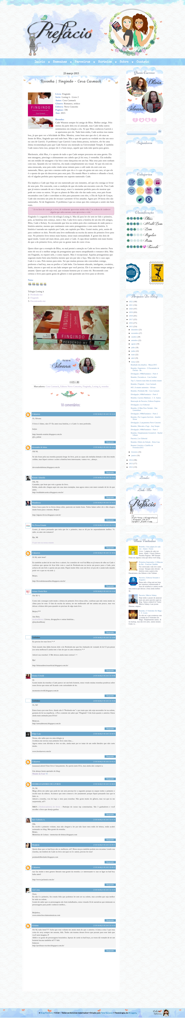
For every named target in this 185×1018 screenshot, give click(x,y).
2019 (131, 312)
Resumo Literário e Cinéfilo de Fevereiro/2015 (142, 447)
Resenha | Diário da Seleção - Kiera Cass (145, 442)
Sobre (124, 61)
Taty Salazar (107, 1013)
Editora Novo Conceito (70, 386)
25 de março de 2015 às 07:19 (104, 820)
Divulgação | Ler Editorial (140, 405)
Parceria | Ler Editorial (139, 438)
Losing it (96, 386)
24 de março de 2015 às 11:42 (104, 591)
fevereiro (134, 452)
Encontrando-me (38, 301)
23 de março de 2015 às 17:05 (104, 525)
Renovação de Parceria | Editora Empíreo (145, 401)
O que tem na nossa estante (43, 543)
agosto (133, 344)
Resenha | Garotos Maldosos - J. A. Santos (146, 398)
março (133, 362)
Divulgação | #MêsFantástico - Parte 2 (144, 414)
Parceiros (82, 61)
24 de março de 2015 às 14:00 (104, 637)
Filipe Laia (36, 733)
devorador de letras (39, 447)
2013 (131, 464)
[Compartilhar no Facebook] (78, 382)
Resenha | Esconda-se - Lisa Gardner (144, 377)
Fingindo (34, 298)
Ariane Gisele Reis (39, 591)
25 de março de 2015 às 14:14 (104, 925)
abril (133, 358)
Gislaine (35, 925)
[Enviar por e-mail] (71, 382)
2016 (131, 323)
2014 (131, 460)
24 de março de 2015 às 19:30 (104, 701)
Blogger (132, 1013)
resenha (105, 386)
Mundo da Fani (38, 774)
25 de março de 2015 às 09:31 (104, 845)
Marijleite (36, 844)
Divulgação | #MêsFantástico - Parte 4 (144, 374)
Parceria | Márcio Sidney (148, 595)
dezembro (135, 330)
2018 (131, 316)
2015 (131, 326)
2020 (131, 309)
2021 (131, 305)
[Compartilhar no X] (75, 382)
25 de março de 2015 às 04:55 (104, 734)
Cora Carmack (52, 386)
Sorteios (105, 61)
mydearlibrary (37, 619)
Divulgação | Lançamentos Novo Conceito (146, 423)
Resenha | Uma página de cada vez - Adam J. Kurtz (149, 548)
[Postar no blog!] (73, 382)
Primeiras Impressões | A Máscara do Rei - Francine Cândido (151, 563)
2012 (131, 467)
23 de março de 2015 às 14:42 (104, 478)
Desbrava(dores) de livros (49, 807)
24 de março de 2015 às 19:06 (104, 676)
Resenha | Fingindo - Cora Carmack (143, 384)
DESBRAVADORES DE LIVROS (46, 784)
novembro (135, 333)
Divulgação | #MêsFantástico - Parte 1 (144, 430)
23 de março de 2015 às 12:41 (104, 414)
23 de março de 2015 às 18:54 (104, 553)
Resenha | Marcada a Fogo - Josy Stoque (145, 426)
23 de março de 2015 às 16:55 (104, 503)
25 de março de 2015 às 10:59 (104, 890)
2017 (131, 319)
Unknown (36, 414)
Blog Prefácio (46, 1013)
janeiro (134, 455)
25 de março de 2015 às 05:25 (104, 762)
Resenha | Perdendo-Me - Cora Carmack (145, 391)
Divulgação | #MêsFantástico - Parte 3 (144, 394)
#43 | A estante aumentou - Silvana (143, 387)
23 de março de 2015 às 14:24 (104, 447)
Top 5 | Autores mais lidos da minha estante (146, 381)
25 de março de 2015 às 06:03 (104, 784)
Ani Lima (36, 889)
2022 (131, 302)
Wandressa (36, 502)
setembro (134, 340)
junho (133, 351)
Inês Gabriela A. (38, 819)
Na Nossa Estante (39, 525)
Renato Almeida (38, 477)
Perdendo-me (36, 294)
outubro (134, 337)
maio (133, 355)
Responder (110, 442)
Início (40, 61)
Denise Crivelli (38, 675)
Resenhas (60, 61)
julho (133, 348)
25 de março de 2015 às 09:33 (104, 867)
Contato (143, 61)
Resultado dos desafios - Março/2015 (144, 365)
